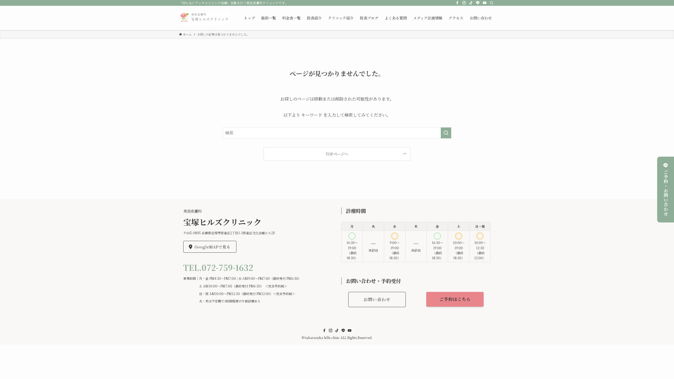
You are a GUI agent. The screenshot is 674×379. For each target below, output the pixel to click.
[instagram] (464, 3)
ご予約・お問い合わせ (666, 193)
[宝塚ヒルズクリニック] (204, 18)
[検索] (491, 3)
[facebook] (457, 3)
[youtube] (484, 3)
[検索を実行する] (446, 132)
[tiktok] (471, 3)
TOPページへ (337, 154)
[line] (477, 3)
